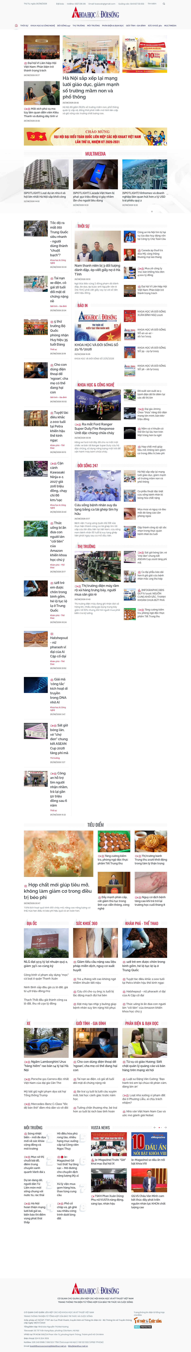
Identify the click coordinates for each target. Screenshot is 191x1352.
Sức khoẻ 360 (155, 26)
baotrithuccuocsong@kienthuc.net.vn (48, 1346)
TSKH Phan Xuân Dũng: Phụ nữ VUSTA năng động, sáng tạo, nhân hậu (107, 1199)
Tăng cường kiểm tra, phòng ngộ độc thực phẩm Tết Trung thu (151, 613)
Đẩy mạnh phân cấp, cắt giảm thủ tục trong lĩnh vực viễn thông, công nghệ (113, 903)
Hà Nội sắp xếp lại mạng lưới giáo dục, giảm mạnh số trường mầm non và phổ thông (91, 87)
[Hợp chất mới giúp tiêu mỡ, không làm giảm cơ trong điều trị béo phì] (130, 451)
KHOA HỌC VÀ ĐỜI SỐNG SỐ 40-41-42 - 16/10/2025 (152, 333)
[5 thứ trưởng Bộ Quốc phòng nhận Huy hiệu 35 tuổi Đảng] (36, 327)
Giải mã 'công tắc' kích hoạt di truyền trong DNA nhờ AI (59, 690)
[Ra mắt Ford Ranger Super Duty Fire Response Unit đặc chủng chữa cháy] (98, 404)
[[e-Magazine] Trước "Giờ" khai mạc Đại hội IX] (109, 1144)
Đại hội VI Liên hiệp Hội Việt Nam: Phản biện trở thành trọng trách (40, 66)
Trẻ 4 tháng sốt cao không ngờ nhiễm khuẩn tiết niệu (94, 980)
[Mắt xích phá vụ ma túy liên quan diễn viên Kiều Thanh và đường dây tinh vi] (42, 93)
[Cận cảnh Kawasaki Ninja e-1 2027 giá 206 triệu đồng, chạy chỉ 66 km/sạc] (36, 469)
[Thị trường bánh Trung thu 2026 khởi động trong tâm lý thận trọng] (151, 841)
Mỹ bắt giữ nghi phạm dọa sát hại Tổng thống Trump (45, 1093)
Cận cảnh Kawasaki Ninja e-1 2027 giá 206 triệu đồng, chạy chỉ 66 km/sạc (58, 481)
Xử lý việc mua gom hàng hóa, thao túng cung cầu (66, 1189)
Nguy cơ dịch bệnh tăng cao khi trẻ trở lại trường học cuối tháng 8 (150, 901)
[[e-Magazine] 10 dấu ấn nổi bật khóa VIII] (149, 1144)
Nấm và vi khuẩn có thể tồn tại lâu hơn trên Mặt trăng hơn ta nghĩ (151, 432)
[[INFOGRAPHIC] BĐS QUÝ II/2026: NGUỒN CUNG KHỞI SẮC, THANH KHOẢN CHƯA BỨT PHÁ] (130, 594)
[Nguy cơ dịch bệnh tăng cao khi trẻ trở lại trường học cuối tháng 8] (151, 882)
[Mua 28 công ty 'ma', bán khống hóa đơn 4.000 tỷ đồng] (130, 273)
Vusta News (100, 1127)
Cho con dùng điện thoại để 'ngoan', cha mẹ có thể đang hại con (59, 378)
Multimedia (170, 26)
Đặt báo (60, 3)
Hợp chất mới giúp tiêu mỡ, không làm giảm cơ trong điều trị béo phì (151, 450)
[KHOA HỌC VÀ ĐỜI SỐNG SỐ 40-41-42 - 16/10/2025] (130, 334)
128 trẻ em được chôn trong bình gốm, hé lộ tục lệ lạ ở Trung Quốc (58, 596)
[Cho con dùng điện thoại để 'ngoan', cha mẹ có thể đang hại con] (36, 370)
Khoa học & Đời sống (95, 12)
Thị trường (79, 26)
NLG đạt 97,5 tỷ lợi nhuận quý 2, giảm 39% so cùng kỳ (46, 964)
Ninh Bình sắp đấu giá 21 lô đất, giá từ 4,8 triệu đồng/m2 (46, 989)
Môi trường (93, 26)
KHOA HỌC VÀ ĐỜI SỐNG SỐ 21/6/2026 (96, 347)
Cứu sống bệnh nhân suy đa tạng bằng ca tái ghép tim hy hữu (96, 509)
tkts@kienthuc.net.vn (78, 1346)
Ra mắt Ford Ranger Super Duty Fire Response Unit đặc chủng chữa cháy (94, 428)
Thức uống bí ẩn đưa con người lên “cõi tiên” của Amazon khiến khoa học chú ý (58, 541)
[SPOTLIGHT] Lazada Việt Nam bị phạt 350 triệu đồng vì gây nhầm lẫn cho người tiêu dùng (93, 196)
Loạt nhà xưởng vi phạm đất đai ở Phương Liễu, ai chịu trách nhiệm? (143, 1099)
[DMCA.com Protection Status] (143, 1327)
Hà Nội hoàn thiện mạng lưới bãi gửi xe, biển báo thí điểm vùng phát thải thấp (35, 1213)
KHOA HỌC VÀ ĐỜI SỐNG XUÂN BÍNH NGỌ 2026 (152, 313)
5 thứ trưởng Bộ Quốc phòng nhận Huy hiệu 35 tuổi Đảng (59, 332)
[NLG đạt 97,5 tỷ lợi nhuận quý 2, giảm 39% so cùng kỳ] (46, 943)
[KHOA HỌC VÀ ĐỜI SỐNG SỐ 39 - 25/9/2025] (130, 352)
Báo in (83, 305)
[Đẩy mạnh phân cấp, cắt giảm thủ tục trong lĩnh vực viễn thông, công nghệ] (114, 882)
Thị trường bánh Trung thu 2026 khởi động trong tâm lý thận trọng (151, 859)
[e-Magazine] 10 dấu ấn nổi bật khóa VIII (148, 1161)
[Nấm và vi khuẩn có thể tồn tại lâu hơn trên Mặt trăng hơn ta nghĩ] (130, 433)
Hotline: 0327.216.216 (76, 3)
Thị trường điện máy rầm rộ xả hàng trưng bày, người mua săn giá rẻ (97, 590)
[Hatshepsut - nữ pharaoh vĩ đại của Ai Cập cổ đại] (36, 639)
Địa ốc (32, 923)
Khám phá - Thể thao (57, 446)
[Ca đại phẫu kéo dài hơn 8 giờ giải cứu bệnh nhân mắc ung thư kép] (130, 576)
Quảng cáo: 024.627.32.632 (131, 3)
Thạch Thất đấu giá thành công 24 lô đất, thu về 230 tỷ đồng (45, 1001)
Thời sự (24, 26)
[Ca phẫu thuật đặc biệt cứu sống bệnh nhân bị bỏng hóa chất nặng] (130, 496)
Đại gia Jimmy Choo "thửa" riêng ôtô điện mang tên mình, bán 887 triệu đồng (152, 414)
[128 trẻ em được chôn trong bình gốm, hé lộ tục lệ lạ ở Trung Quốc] (36, 588)
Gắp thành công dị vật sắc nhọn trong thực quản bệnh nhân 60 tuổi (152, 531)
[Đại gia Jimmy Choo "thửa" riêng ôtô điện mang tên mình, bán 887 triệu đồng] (130, 413)
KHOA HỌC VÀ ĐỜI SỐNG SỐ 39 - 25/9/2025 (152, 349)
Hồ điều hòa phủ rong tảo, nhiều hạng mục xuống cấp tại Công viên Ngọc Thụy (68, 1141)
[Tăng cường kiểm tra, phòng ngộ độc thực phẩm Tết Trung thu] (130, 614)
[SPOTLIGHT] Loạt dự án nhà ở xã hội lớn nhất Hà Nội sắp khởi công (45, 194)
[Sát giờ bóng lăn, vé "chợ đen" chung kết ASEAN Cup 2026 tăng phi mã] (36, 731)
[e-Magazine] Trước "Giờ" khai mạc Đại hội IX (108, 1161)
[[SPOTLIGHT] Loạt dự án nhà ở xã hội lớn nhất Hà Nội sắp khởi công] (46, 174)
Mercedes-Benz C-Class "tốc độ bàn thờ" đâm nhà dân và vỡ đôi (46, 1105)
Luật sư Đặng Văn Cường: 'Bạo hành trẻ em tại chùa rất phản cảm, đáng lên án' (144, 1082)
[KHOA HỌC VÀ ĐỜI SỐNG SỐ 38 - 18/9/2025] (130, 370)
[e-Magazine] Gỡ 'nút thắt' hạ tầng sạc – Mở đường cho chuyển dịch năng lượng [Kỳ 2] (68, 1166)
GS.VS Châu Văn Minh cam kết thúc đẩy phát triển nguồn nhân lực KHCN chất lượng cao (148, 1201)
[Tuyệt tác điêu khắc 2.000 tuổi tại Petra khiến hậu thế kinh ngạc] (36, 418)
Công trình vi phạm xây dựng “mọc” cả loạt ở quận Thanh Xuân (46, 976)
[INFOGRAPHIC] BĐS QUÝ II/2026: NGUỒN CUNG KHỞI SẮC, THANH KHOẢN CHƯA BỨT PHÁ (152, 595)
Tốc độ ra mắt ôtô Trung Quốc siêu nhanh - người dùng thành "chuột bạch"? (59, 239)
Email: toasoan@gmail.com (102, 3)
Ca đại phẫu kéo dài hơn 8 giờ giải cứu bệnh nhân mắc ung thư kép (151, 575)
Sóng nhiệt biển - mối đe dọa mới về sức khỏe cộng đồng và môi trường (35, 1141)
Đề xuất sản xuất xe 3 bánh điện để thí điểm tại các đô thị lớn (151, 394)
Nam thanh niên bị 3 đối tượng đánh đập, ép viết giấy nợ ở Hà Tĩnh (97, 270)
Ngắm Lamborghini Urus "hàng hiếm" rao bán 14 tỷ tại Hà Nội (46, 1066)
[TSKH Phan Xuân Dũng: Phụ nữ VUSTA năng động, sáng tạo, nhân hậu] (109, 1180)
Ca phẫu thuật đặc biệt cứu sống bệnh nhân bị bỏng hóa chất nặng (150, 494)
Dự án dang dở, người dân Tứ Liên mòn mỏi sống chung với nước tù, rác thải (34, 1188)
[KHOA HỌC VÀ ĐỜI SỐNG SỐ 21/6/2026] (98, 325)
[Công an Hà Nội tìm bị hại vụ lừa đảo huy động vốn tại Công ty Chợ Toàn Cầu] (130, 237)
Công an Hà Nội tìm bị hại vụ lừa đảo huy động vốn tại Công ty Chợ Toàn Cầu (152, 235)
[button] (155, 1127)
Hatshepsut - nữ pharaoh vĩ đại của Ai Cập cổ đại (59, 647)
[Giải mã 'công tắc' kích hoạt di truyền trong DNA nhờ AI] (36, 685)
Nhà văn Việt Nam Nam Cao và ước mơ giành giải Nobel (144, 1113)
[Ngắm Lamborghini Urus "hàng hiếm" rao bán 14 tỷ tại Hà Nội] (46, 1043)
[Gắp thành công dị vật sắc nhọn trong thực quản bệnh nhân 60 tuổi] (130, 532)
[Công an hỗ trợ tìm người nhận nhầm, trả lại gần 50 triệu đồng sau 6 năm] (36, 779)
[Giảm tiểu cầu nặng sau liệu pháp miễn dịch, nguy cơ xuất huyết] (95, 943)
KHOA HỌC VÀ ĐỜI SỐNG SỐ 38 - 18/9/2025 (152, 367)
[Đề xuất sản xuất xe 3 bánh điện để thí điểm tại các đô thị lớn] (130, 395)
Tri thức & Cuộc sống (148, 1320)
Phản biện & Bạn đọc (113, 26)
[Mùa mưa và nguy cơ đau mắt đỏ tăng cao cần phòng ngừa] (130, 514)
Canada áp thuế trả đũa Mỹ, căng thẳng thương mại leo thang (150, 253)
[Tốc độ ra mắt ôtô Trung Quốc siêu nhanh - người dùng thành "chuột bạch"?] (36, 229)
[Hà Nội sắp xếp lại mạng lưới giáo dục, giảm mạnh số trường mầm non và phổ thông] (91, 54)
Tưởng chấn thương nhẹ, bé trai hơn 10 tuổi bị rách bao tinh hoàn (95, 1109)
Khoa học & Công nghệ (43, 26)
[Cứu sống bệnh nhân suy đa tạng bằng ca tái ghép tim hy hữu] (98, 485)
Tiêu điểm (95, 824)
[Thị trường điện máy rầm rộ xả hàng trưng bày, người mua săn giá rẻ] (98, 566)
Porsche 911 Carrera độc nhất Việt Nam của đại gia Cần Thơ (46, 1080)
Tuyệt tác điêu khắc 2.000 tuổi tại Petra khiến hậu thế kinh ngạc (59, 426)
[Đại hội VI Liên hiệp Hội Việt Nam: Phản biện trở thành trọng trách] (42, 47)
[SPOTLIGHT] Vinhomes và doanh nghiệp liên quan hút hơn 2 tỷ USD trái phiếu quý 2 (143, 196)
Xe (28, 1023)
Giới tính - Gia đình (136, 26)
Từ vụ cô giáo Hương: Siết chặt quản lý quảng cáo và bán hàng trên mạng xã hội (143, 1066)
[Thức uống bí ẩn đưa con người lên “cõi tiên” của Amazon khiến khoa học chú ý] (36, 529)
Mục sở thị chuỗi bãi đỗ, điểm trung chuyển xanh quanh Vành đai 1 (34, 1164)
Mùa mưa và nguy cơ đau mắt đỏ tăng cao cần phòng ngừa (152, 513)
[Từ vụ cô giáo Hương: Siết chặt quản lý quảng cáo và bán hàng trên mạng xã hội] (144, 1043)
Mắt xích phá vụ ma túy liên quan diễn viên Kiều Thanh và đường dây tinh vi (41, 112)
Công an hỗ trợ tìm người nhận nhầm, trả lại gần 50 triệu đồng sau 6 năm (59, 789)
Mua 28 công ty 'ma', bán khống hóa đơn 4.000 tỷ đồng (151, 272)
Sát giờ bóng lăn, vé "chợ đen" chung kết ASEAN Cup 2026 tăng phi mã (59, 739)
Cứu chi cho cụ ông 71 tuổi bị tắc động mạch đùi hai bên (93, 993)
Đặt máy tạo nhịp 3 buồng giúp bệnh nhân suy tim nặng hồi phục (94, 1005)
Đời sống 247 (63, 26)
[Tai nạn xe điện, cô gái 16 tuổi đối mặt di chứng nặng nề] (36, 284)
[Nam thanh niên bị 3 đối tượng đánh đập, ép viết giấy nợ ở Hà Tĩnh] (98, 246)
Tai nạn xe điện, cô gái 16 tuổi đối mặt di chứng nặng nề (59, 289)
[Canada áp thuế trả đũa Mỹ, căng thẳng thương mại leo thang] (130, 255)
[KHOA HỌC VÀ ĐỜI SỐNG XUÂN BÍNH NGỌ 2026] (130, 316)
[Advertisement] (96, 1248)
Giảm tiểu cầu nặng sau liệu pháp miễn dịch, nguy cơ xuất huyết (94, 966)
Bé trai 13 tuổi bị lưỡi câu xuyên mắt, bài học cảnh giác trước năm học (95, 1095)
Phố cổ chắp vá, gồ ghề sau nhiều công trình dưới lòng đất (67, 1211)
